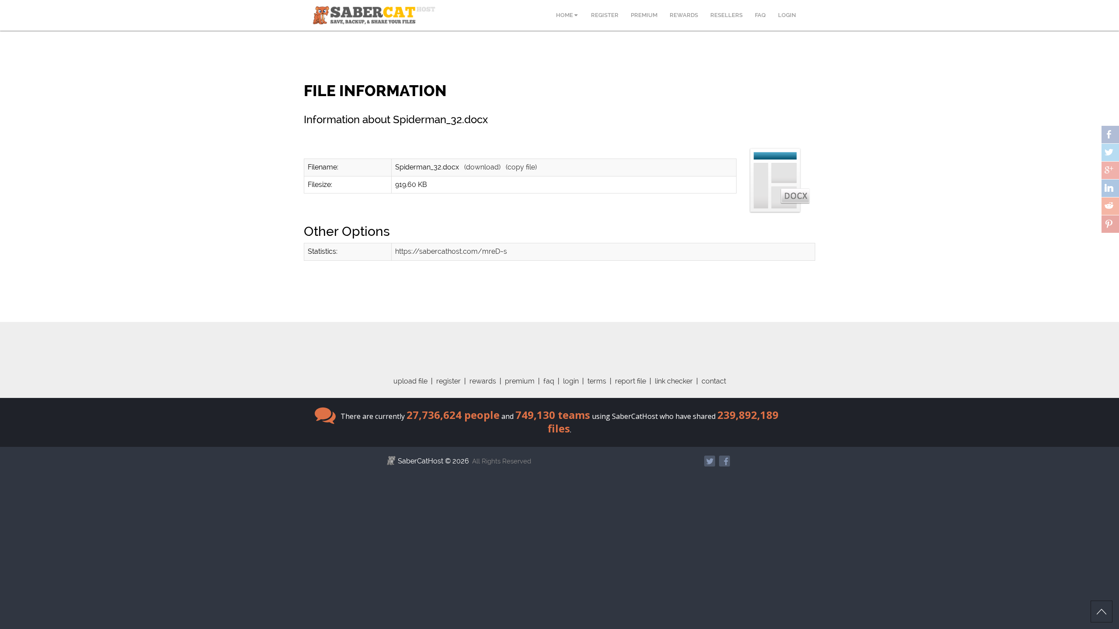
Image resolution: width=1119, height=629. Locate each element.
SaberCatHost (420, 461)
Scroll (1101, 611)
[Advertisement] (559, 341)
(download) (482, 167)
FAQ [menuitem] (760, 15)
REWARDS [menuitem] (684, 15)
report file (630, 381)
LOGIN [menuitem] (787, 15)
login (571, 381)
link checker (674, 381)
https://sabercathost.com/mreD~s (451, 251)
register (448, 381)
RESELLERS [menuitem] (726, 15)
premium (520, 381)
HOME (565, 15)
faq (548, 381)
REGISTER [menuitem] (605, 15)
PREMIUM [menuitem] (644, 15)
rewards (482, 381)
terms (596, 381)
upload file (410, 381)
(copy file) (521, 167)
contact (714, 381)
